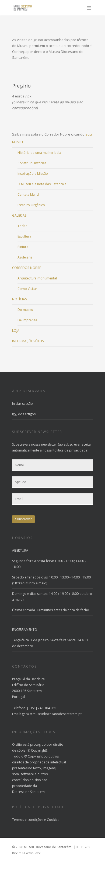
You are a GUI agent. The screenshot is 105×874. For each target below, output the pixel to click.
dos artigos (24, 414)
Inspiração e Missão (33, 173)
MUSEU (17, 142)
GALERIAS (19, 215)
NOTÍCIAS (19, 299)
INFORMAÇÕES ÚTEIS (28, 341)
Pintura (23, 247)
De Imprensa (27, 320)
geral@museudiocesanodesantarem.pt (52, 714)
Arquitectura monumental (37, 278)
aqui (89, 134)
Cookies (53, 819)
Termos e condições (27, 819)
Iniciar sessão (22, 403)
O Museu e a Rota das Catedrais (42, 184)
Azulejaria (25, 257)
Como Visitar (27, 288)
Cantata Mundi (29, 194)
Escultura (24, 236)
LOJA (15, 330)
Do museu (25, 309)
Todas (22, 226)
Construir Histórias (32, 163)
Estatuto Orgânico (31, 205)
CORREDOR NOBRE (26, 267)
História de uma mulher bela (39, 152)
